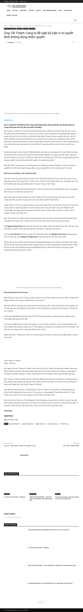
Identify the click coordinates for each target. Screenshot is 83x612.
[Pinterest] (28, 48)
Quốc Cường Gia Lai (53, 424)
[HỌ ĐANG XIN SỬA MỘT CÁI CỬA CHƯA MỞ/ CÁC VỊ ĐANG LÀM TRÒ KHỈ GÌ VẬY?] (15, 590)
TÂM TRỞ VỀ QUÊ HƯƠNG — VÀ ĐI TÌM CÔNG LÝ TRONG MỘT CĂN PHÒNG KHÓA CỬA (41, 498)
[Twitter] (72, 1)
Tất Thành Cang (64, 424)
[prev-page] (5, 505)
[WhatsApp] (32, 48)
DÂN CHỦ (7, 494)
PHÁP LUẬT (32, 28)
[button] (75, 20)
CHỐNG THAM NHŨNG (15, 26)
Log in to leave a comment (12, 517)
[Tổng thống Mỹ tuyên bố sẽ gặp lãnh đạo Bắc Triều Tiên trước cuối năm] (15, 537)
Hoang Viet (11, 42)
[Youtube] (78, 1)
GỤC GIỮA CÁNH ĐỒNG (71, 446)
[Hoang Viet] (5, 42)
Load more (41, 602)
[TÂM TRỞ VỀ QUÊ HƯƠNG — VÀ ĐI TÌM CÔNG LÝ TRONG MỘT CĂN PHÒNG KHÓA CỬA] (41, 486)
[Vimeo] (75, 1)
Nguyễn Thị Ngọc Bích (27, 424)
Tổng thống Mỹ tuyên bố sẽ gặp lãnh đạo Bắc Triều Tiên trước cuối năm (48, 530)
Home (5, 26)
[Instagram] (69, 1)
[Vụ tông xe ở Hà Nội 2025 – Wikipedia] (16, 486)
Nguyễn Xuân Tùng (40, 424)
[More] (37, 48)
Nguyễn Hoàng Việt (15, 424)
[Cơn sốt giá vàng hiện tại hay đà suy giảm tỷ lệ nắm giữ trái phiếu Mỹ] (67, 486)
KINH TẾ (26, 28)
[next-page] (8, 505)
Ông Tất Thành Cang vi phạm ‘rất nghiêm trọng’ (20, 446)
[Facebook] (66, 1)
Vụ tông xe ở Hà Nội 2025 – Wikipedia (14, 497)
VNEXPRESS (8, 120)
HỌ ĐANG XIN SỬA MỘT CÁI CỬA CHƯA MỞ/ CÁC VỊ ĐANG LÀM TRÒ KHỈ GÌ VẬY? (50, 583)
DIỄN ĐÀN (19, 28)
